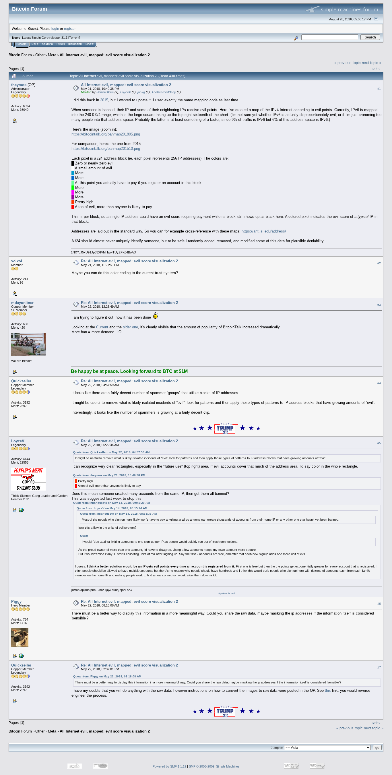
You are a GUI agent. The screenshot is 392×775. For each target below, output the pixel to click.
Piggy (16, 601)
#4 (379, 383)
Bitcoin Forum (20, 55)
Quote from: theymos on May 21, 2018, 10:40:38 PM (109, 475)
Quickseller (21, 381)
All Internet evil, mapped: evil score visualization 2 (105, 55)
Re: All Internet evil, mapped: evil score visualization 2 (129, 261)
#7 (379, 667)
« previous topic (347, 63)
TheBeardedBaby (164, 92)
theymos (18, 85)
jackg (141, 92)
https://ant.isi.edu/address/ (264, 231)
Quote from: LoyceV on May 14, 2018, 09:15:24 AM (112, 508)
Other (39, 55)
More (90, 44)
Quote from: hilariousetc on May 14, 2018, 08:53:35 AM (118, 513)
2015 (104, 100)
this (328, 690)
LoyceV (125, 92)
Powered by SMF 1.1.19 (169, 766)
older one (130, 327)
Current (102, 327)
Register (75, 44)
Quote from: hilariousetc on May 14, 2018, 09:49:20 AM (111, 502)
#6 (379, 603)
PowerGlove (105, 92)
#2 (379, 263)
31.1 (64, 37)
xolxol (16, 261)
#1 (379, 88)
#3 (379, 305)
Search (47, 44)
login (55, 28)
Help (35, 44)
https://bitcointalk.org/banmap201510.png (105, 148)
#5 (379, 443)
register (69, 28)
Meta (52, 55)
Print (376, 68)
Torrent (74, 37)
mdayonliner (22, 303)
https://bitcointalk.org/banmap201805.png (105, 134)
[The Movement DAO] (21, 655)
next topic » (371, 63)
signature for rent (226, 593)
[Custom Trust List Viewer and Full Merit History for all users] (21, 510)
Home (22, 44)
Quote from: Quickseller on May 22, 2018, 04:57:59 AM (111, 452)
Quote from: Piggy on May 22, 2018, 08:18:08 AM (107, 676)
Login (61, 44)
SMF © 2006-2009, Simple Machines (214, 766)
